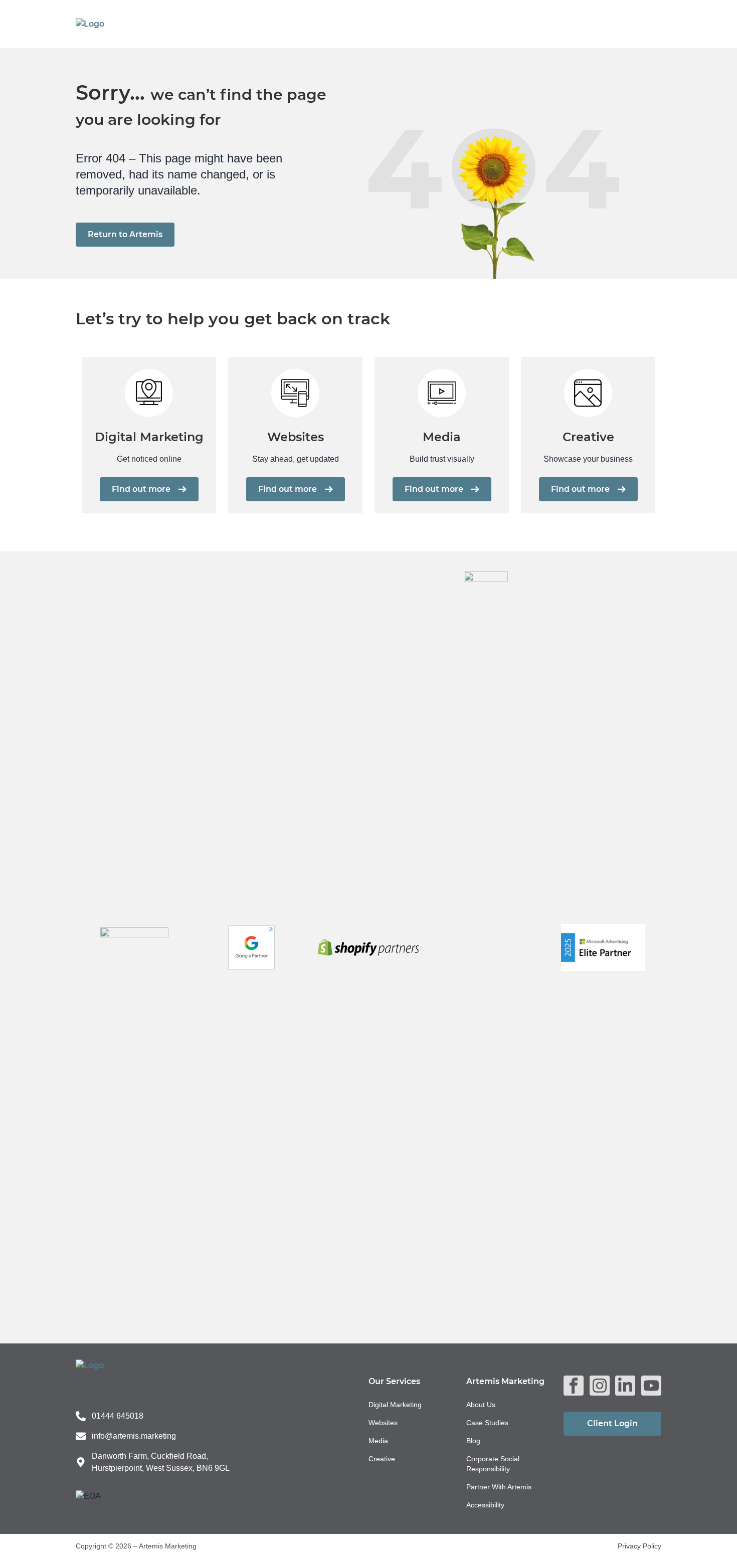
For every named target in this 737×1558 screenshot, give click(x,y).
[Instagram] (600, 1386)
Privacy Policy (639, 1546)
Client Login (612, 1423)
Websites (383, 1423)
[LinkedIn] (625, 1386)
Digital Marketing (395, 1405)
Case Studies (487, 1423)
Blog (473, 1441)
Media (378, 1441)
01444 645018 (117, 1416)
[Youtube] (651, 1386)
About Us (480, 1405)
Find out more (141, 489)
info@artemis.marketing (134, 1436)
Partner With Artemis (498, 1487)
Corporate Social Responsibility (492, 1464)
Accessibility (485, 1505)
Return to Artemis (125, 234)
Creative (381, 1459)
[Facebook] (574, 1386)
